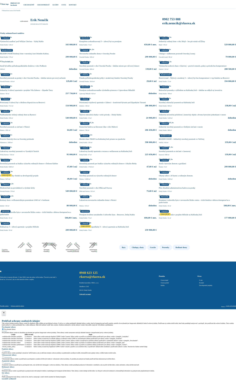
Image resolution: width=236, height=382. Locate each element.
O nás (63, 5)
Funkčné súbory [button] (7, 349)
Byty (124, 247)
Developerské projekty (205, 285)
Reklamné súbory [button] (8, 367)
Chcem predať (43, 5)
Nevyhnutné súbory (10, 329)
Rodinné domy (181, 247)
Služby (55, 5)
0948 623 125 (15, 3)
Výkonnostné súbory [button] (9, 355)
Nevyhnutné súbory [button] (9, 327)
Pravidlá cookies (4, 306)
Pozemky (165, 247)
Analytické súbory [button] (8, 361)
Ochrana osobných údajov (17, 306)
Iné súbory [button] (5, 373)
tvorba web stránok (231, 306)
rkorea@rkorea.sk (92, 277)
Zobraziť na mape (85, 294)
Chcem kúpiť (28, 5)
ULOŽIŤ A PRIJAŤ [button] (9, 379)
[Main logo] (4, 4)
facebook (14, 5)
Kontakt (72, 5)
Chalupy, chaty (138, 247)
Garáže (153, 247)
